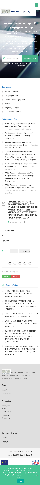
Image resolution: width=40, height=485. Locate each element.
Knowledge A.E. (26, 455)
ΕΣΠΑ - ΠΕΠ (14, 251)
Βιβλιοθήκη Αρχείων (27, 31)
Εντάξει (20, 481)
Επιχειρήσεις (20, 65)
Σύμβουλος (13, 31)
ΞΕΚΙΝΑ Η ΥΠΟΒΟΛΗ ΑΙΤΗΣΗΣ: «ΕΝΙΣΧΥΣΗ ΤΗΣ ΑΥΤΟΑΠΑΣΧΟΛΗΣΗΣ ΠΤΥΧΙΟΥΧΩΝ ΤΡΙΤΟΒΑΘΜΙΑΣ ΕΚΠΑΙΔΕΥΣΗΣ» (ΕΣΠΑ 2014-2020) (21, 350)
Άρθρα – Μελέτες (12, 92)
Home (4, 31)
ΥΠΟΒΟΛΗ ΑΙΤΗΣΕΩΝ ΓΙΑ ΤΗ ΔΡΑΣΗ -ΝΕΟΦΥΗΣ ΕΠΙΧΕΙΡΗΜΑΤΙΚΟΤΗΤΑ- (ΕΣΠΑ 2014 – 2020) (21, 323)
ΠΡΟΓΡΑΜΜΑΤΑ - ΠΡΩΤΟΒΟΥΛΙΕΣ (16, 36)
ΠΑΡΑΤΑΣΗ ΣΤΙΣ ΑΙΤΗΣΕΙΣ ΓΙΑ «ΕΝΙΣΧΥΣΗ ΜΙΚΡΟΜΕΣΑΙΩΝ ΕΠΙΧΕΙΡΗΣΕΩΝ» (21, 315)
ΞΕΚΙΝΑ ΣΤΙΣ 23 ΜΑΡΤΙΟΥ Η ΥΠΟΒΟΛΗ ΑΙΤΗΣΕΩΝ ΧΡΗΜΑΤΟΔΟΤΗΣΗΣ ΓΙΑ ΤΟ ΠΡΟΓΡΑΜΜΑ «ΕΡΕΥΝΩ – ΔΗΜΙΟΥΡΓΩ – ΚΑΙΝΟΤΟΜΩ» (20, 305)
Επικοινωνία (6, 394)
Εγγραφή (5, 442)
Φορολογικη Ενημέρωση (28, 63)
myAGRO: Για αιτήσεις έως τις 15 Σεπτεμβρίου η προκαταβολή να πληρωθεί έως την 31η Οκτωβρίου (21, 145)
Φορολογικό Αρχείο (13, 108)
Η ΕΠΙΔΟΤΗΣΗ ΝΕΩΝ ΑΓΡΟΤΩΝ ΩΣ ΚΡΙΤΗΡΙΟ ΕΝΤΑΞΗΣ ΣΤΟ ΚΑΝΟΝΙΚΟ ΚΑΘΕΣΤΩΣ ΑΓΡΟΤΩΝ (19, 293)
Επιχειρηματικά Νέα (12, 96)
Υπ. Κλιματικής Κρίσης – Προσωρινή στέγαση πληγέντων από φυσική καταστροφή (19, 135)
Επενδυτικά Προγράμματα (15, 100)
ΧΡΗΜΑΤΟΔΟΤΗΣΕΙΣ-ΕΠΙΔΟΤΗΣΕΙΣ (18, 34)
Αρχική (4, 390)
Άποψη (7, 104)
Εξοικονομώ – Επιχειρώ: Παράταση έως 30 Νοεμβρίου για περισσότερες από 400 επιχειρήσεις (21, 166)
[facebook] (15, 263)
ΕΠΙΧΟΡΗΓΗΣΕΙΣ (24, 251)
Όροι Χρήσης (28, 451)
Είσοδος (5, 438)
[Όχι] (37, 476)
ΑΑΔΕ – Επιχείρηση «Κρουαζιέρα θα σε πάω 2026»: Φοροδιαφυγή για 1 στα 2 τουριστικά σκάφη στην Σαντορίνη (20, 126)
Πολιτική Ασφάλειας (14, 451)
